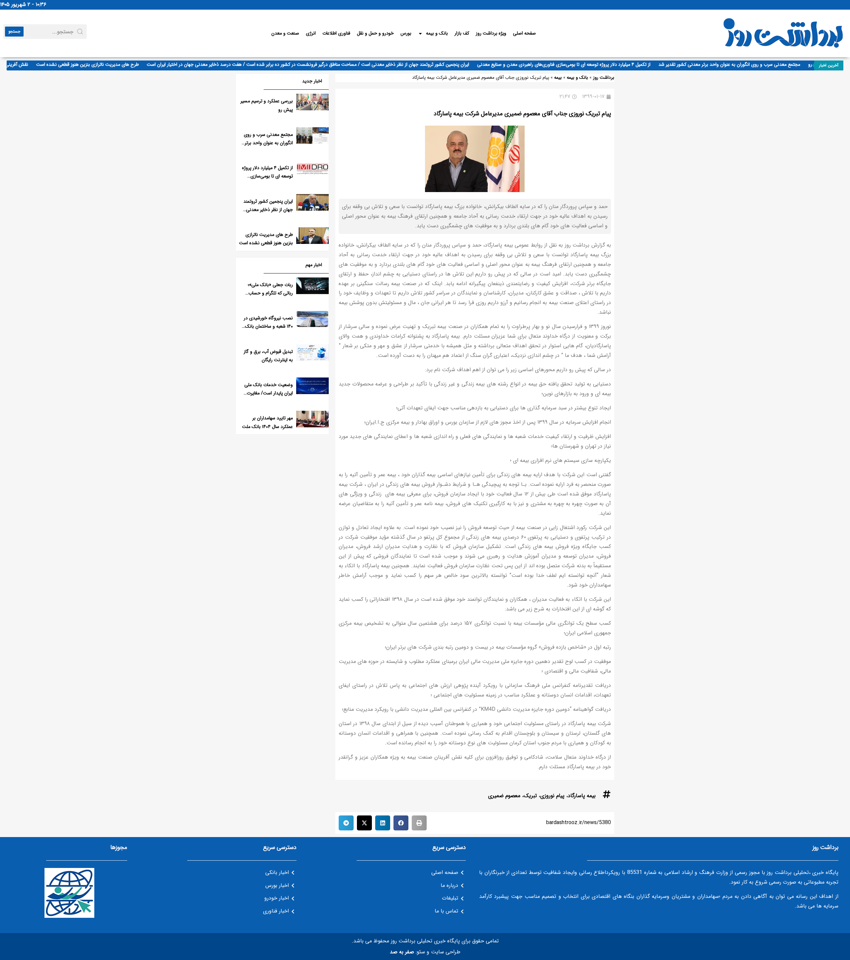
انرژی (311, 33)
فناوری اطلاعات (336, 33)
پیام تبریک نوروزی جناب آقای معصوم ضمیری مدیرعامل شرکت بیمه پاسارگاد (522, 113)
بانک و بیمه (437, 33)
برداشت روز (603, 77)
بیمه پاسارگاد (582, 796)
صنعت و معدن (285, 33)
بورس (405, 33)
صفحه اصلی (524, 33)
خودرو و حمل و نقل (375, 33)
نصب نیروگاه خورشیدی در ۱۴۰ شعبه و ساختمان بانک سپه (268, 326)
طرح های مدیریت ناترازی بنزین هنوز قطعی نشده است (101, 64)
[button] (419, 822)
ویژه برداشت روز (491, 33)
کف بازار (462, 33)
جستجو (14, 31)
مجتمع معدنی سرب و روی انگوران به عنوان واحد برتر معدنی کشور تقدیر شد (743, 64)
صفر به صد (402, 952)
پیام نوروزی (552, 796)
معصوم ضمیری (504, 796)
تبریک (530, 796)
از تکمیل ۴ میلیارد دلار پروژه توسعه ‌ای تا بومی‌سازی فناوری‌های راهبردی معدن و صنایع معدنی (577, 64)
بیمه (558, 77)
